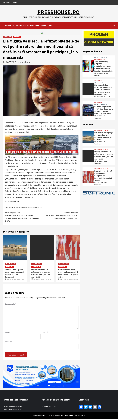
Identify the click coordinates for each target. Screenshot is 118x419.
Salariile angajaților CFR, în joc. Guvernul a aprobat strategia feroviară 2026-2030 (103, 110)
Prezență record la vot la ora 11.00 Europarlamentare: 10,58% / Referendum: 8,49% (22, 217)
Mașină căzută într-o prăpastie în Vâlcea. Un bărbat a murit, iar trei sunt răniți (40, 273)
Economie (34, 25)
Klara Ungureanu (72, 279)
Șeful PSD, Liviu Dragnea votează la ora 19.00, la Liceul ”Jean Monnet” (62, 215)
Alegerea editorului (100, 57)
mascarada (35, 207)
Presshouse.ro (58, 12)
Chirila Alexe (108, 97)
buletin (11, 207)
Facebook (6, 2)
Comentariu (10, 304)
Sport (50, 25)
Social (26, 25)
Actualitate (9, 25)
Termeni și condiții (48, 406)
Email (45, 332)
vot (41, 207)
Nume (7, 332)
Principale (16, 36)
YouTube (15, 2)
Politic (19, 25)
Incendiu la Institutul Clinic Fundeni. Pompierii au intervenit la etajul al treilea (68, 273)
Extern (43, 25)
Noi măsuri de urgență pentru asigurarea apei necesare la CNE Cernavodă (14, 273)
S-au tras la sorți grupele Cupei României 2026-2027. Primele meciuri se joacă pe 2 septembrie (103, 66)
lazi (15, 207)
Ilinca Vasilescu (23, 62)
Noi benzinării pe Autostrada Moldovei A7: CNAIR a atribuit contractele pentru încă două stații (103, 90)
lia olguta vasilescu (23, 207)
